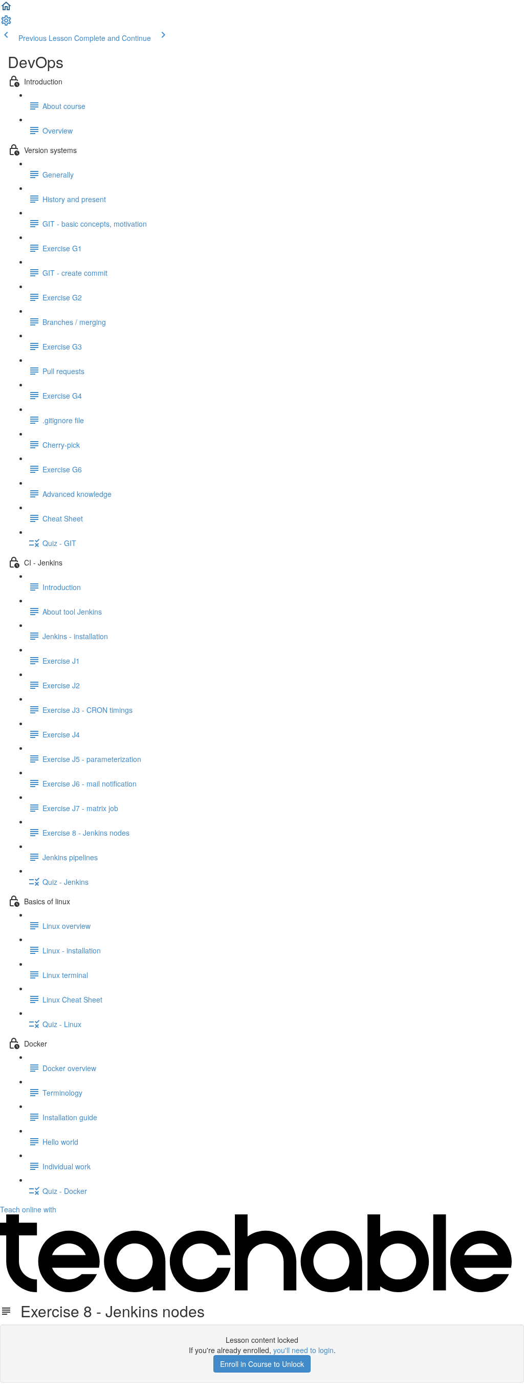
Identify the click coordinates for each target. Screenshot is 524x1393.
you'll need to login (303, 1350)
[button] (6, 9)
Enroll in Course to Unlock (262, 1364)
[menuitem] (6, 23)
